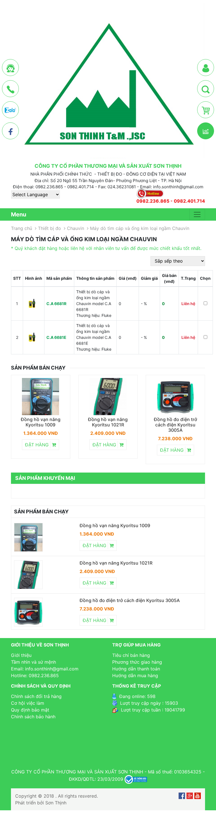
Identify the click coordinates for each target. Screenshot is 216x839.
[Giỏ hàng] (206, 110)
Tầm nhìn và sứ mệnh (33, 662)
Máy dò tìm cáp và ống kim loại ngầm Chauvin (139, 228)
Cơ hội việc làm (27, 703)
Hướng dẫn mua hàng (135, 675)
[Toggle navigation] (197, 214)
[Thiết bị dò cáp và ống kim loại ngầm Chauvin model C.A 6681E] (32, 337)
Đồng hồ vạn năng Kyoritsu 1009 (40, 422)
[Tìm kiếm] (206, 88)
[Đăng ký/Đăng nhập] (205, 67)
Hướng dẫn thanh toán (136, 669)
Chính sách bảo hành (33, 716)
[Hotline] (10, 88)
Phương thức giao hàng (137, 662)
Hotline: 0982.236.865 (35, 675)
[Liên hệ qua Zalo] (10, 110)
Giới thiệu (21, 655)
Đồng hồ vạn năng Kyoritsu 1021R (108, 422)
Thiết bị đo (49, 228)
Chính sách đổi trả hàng (36, 696)
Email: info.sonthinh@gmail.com (44, 669)
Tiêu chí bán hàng (131, 655)
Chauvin (75, 228)
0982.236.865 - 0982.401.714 (170, 201)
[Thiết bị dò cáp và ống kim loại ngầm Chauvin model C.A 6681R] (32, 303)
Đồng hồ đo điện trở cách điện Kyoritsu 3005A (175, 425)
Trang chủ (21, 228)
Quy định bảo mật (30, 710)
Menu (18, 214)
